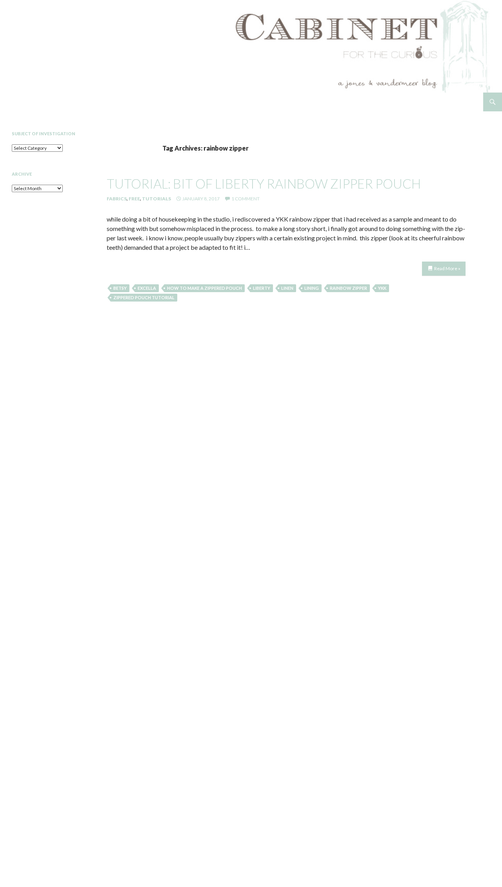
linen (287, 288)
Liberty (261, 288)
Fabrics (117, 199)
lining (311, 288)
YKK (382, 288)
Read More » (447, 268)
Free (134, 199)
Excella (147, 288)
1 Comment (245, 199)
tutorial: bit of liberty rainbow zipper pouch (264, 183)
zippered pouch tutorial (144, 297)
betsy (120, 288)
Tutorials (156, 199)
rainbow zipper (348, 288)
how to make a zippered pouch (204, 288)
